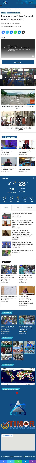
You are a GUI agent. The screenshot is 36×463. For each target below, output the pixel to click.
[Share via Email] (23, 32)
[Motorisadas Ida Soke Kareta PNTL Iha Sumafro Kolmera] (18, 357)
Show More (17, 62)
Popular (6, 208)
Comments (29, 208)
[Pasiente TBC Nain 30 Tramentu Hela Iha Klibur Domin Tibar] (6, 344)
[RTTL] (18, 2)
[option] (18, 77)
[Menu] (1, 6)
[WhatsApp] (15, 32)
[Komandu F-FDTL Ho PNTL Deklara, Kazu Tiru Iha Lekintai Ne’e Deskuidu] (29, 350)
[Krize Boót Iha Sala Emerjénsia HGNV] (6, 253)
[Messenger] (11, 32)
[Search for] (35, 6)
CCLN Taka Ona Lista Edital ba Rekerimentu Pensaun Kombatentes (9, 298)
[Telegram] (19, 32)
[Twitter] (7, 32)
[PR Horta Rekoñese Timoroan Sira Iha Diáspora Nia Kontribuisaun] (9, 144)
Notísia (8, 9)
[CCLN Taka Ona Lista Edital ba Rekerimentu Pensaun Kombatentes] (9, 290)
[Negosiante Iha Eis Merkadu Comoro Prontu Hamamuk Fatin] (18, 344)
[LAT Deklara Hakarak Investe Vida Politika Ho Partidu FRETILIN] (29, 344)
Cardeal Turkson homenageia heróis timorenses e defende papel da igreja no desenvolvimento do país (26, 299)
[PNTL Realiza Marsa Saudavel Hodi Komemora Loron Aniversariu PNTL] (18, 350)
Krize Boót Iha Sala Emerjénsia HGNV (22, 250)
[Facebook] (3, 32)
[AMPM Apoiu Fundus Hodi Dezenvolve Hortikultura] (6, 215)
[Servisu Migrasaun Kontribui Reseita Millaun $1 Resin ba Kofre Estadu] (6, 350)
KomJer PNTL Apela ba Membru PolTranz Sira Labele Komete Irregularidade (18, 78)
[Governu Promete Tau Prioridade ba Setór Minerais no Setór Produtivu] (27, 144)
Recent (17, 208)
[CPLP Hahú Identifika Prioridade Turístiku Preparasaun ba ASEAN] (27, 161)
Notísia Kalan (18, 74)
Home (4, 9)
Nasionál (4, 12)
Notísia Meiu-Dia (15, 9)
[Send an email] (8, 23)
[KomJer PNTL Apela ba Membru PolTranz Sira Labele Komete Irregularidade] (9, 269)
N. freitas (5, 23)
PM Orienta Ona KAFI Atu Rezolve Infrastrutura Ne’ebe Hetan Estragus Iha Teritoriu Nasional (22, 244)
